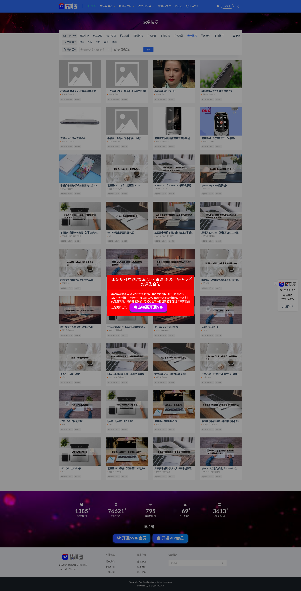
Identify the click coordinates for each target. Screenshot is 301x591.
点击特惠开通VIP (148, 307)
